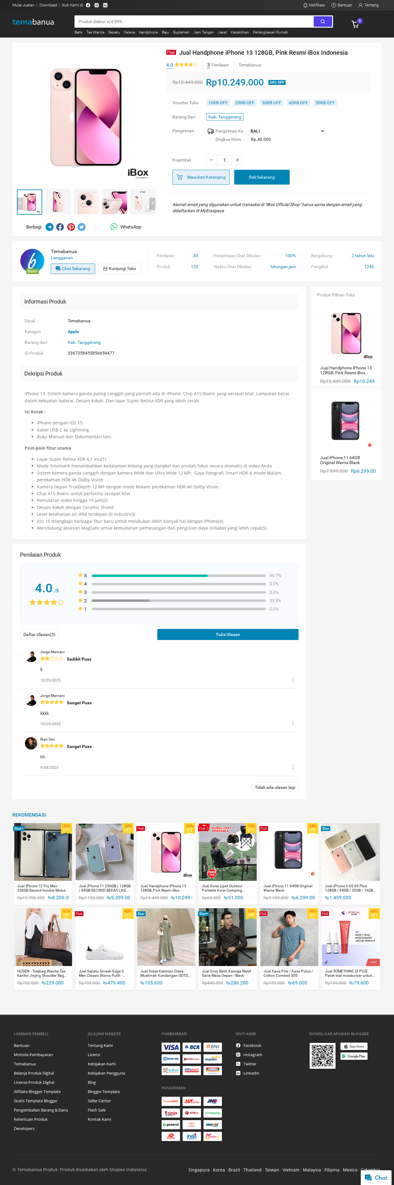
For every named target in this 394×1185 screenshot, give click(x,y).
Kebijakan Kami (102, 1064)
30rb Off (271, 102)
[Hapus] (293, 680)
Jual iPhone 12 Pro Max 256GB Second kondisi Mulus (41, 888)
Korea (219, 1170)
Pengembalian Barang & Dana (41, 1110)
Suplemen (181, 32)
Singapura (199, 1170)
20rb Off (245, 102)
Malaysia (312, 1170)
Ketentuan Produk (31, 1119)
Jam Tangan (204, 32)
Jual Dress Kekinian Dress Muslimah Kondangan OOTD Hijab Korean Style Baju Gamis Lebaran (165, 973)
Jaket (222, 32)
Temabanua (25, 1064)
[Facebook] (88, 5)
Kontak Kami (99, 1119)
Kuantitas (181, 159)
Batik (78, 32)
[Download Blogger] (344, 1056)
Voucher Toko (185, 102)
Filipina (332, 1170)
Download (48, 5)
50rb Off (325, 102)
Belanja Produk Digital (34, 1073)
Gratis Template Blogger (36, 1100)
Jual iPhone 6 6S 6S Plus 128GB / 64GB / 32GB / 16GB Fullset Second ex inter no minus (349, 888)
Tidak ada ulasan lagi (275, 787)
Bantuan (22, 1045)
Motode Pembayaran (33, 1054)
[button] (29, 202)
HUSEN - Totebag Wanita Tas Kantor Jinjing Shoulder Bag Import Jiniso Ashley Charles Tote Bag (41, 973)
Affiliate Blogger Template (37, 1091)
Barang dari (183, 116)
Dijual (30, 320)
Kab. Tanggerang (224, 116)
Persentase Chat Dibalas (237, 255)
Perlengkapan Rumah (270, 32)
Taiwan (272, 1170)
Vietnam (291, 1170)
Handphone (148, 32)
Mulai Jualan (23, 5)
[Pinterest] (71, 227)
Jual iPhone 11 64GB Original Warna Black (287, 888)
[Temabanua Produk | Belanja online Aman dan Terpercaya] (37, 22)
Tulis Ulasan (228, 634)
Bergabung (321, 255)
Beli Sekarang (262, 177)
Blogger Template (104, 1091)
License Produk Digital (34, 1082)
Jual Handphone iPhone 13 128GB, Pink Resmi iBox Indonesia (163, 888)
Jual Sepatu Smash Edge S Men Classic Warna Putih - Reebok (101, 973)
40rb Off (298, 102)
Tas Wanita (95, 32)
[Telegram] (50, 227)
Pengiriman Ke (229, 131)
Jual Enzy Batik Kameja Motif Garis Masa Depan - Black (226, 973)
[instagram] (96, 5)
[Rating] (186, 65)
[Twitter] (82, 227)
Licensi (94, 1054)
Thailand (252, 1170)
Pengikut (319, 266)
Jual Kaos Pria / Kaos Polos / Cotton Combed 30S (288, 973)
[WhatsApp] (115, 227)
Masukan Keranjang (206, 177)
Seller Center (99, 1100)
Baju (165, 32)
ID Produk (34, 353)
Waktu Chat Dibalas (232, 266)
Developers (24, 1128)
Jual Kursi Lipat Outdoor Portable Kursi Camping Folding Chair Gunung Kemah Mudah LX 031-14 (226, 888)
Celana (129, 32)
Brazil (234, 1170)
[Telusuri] (323, 21)
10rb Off (218, 102)
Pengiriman (183, 130)
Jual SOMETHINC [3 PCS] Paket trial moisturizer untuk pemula (348, 973)
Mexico (350, 1170)
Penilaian (165, 255)
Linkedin (251, 1073)
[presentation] (20, 204)
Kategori (33, 331)
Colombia (370, 1170)
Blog (92, 1082)
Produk (164, 266)
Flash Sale (97, 1110)
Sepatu (114, 32)
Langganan (62, 257)
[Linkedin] (105, 5)
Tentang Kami (100, 1045)
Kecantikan (240, 32)
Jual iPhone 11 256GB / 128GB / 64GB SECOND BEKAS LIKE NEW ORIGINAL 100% (105, 888)
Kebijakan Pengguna (106, 1073)
